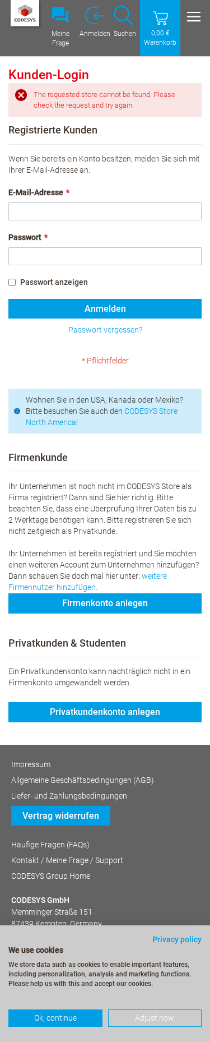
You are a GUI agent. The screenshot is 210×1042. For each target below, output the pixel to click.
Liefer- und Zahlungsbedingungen (69, 795)
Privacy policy (177, 939)
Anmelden (95, 34)
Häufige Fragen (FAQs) (50, 844)
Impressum (30, 764)
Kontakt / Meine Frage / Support (67, 860)
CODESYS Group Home (50, 876)
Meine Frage (60, 38)
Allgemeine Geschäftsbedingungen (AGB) (82, 780)
